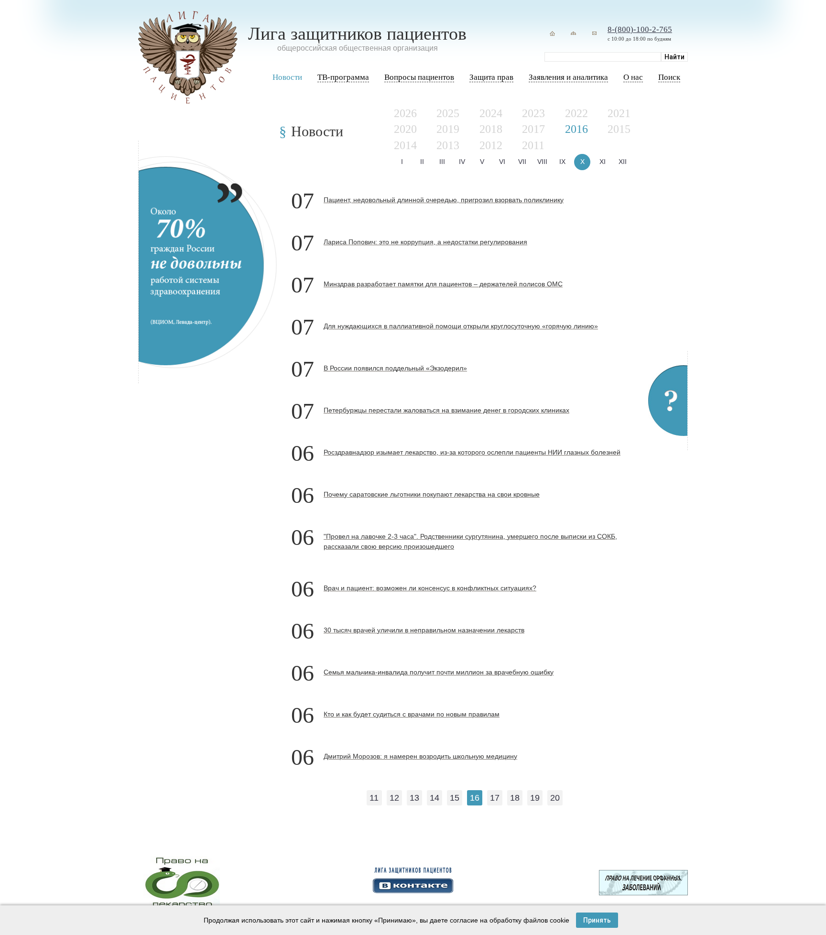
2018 (490, 129)
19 (535, 798)
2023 (533, 113)
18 (515, 798)
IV (462, 161)
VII (522, 161)
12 (394, 798)
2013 (447, 145)
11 (374, 798)
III (442, 161)
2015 (619, 129)
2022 (576, 113)
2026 (405, 113)
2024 (490, 113)
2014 (405, 145)
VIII (542, 161)
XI (602, 161)
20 (555, 798)
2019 (447, 129)
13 (414, 798)
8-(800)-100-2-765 (640, 29)
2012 (490, 145)
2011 (533, 145)
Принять (597, 920)
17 (495, 798)
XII (623, 161)
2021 (619, 113)
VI (502, 161)
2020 (405, 129)
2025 (447, 113)
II (422, 161)
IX (562, 161)
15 (454, 798)
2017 (533, 129)
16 (474, 798)
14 (434, 798)
